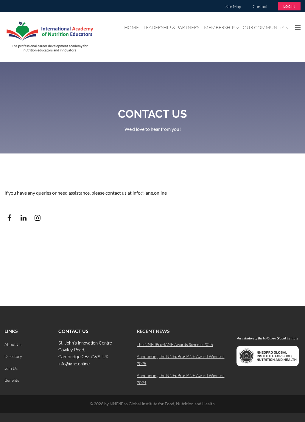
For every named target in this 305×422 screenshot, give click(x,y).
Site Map (233, 6)
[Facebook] (9, 217)
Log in (289, 6)
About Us (12, 344)
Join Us (11, 368)
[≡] (296, 27)
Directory (13, 356)
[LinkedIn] (23, 217)
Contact (260, 6)
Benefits (11, 380)
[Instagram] (37, 217)
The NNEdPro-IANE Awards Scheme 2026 (175, 344)
